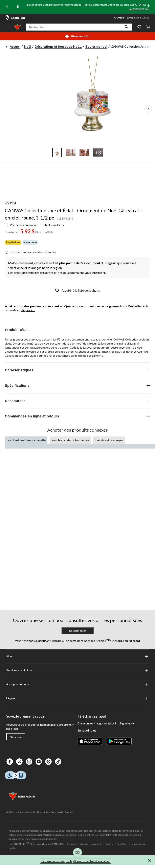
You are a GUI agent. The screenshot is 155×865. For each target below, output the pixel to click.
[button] (126, 27)
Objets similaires (53, 225)
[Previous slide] (7, 7)
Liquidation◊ (13, 242)
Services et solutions (19, 670)
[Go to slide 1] (57, 152)
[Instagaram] (29, 761)
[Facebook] (9, 761)
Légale (10, 698)
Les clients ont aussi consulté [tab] (26, 440)
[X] (19, 761)
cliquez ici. (28, 310)
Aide (9, 656)
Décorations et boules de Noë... (58, 46)
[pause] (18, 6)
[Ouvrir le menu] (7, 27)
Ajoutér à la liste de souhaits (81, 290)
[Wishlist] (139, 27)
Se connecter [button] (77, 630)
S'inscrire (16, 737)
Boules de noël (96, 46)
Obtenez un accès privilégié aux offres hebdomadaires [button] (75, 861)
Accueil (15, 46)
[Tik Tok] (58, 761)
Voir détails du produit (24, 225)
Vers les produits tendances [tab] (70, 440)
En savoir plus (87, 730)
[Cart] (148, 27)
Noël (27, 46)
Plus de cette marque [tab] (109, 440)
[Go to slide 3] (84, 152)
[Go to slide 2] (70, 152)
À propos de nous (17, 684)
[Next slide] (148, 7)
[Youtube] (39, 761)
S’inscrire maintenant (125, 640)
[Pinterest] (48, 761)
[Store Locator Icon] (7, 18)
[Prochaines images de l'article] (148, 108)
